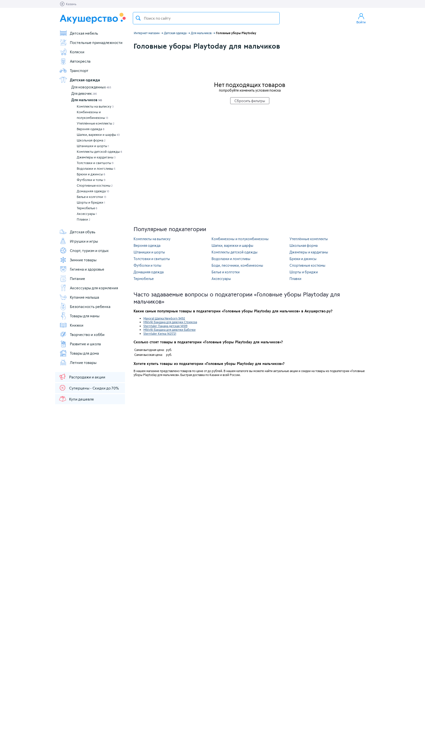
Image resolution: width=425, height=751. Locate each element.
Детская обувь (82, 232)
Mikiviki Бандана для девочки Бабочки (169, 329)
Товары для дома (84, 353)
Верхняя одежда (90, 129)
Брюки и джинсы (91, 174)
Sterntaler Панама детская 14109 (165, 326)
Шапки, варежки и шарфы (98, 135)
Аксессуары (87, 214)
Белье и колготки (91, 197)
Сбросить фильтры (249, 101)
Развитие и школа (85, 344)
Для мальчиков (86, 100)
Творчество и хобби (87, 334)
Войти (361, 22)
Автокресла (80, 61)
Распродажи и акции (87, 377)
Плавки (83, 219)
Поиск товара (138, 18)
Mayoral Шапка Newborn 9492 (164, 318)
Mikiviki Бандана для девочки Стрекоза (170, 322)
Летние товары (83, 362)
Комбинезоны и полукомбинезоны (92, 115)
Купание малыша (84, 297)
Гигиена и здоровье (87, 269)
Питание (77, 278)
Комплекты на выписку (95, 106)
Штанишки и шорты (93, 146)
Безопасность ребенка (90, 306)
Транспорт (79, 70)
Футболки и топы (91, 180)
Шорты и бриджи (91, 202)
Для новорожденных (91, 87)
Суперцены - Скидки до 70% (94, 388)
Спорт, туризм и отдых (89, 250)
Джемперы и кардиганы (96, 157)
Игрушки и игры (84, 241)
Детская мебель (84, 33)
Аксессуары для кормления (94, 288)
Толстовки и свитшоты (95, 163)
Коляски (77, 52)
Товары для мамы (84, 316)
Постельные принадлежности (96, 42)
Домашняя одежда (93, 191)
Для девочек (84, 93)
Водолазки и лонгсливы (96, 168)
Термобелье (87, 208)
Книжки (76, 325)
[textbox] (206, 18)
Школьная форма (91, 140)
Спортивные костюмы (95, 185)
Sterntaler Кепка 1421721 (159, 333)
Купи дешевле (81, 399)
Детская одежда (85, 80)
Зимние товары (83, 260)
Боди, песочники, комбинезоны (237, 265)
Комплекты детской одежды (99, 151)
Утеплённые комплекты (95, 123)
